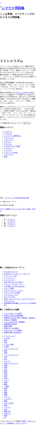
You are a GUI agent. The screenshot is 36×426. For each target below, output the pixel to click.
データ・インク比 (10, 276)
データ (6, 380)
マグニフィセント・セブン (13, 290)
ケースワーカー (9, 280)
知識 (23, 421)
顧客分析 (7, 411)
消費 (5, 353)
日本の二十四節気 (10, 320)
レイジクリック (9, 278)
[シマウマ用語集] (12, 8)
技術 (5, 376)
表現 (23, 198)
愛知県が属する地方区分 (13, 332)
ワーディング (9, 138)
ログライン (8, 142)
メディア (7, 397)
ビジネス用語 (9, 344)
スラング (7, 361)
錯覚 (5, 405)
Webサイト (8, 413)
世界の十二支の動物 (11, 328)
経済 (5, 340)
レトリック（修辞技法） (13, 136)
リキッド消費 (9, 288)
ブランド (7, 407)
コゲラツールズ (20, 423)
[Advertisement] (18, 39)
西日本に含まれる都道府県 (13, 316)
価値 (5, 392)
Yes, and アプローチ (11, 272)
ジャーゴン (8, 150)
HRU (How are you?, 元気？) (14, 282)
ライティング (9, 198)
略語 (20, 198)
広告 (5, 390)
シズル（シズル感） (11, 152)
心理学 (6, 346)
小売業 (6, 386)
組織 (5, 395)
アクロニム (8, 131)
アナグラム (8, 144)
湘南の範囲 (8, 326)
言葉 (27, 198)
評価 (5, 382)
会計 (5, 409)
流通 (5, 388)
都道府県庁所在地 (10, 324)
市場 (5, 374)
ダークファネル (9, 297)
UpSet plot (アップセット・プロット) (17, 274)
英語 (5, 351)
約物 (5, 157)
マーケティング (9, 336)
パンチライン (9, 140)
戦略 (5, 401)
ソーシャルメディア (11, 355)
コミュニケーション (11, 349)
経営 (5, 342)
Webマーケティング (11, 363)
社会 (5, 369)
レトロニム (8, 148)
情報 (5, 416)
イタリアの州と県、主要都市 (14, 322)
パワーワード (9, 154)
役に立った (27, 123)
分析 (5, 357)
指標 (5, 365)
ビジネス (7, 338)
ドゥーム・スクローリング (13, 284)
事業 (5, 384)
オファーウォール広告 (12, 292)
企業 (5, 378)
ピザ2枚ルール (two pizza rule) (14, 286)
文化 (5, 359)
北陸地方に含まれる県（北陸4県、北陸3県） (20, 318)
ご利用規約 (10, 423)
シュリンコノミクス (11, 295)
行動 (5, 367)
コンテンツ (8, 399)
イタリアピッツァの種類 (13, 330)
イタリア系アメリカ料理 (13, 313)
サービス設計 (9, 403)
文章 (16, 198)
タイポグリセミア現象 (12, 146)
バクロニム (8, 134)
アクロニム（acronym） (21, 92)
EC (5, 418)
